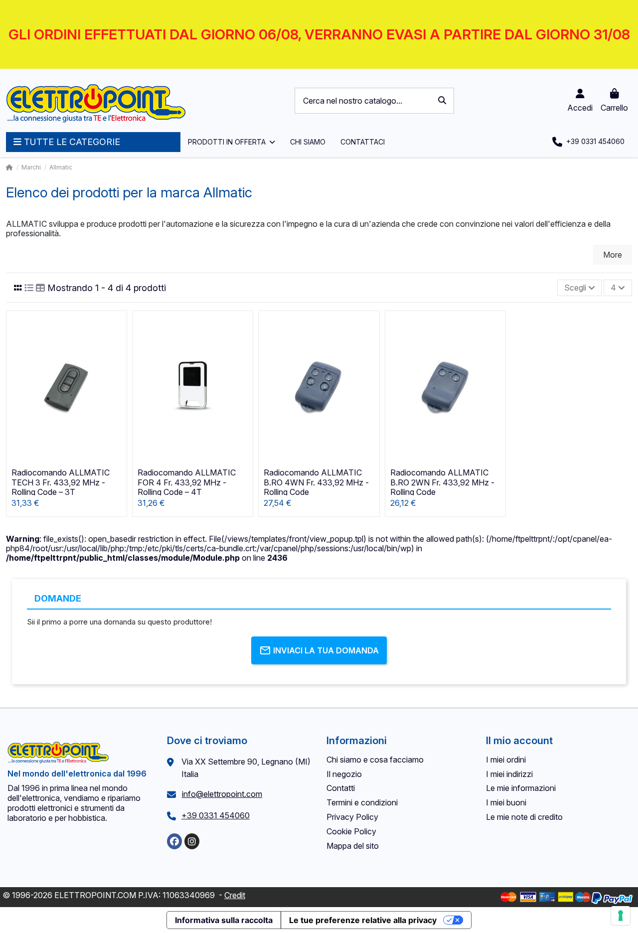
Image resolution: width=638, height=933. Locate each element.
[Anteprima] (118, 346)
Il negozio (344, 774)
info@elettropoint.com (222, 794)
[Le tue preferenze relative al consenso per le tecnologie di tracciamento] (620, 915)
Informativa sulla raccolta (224, 920)
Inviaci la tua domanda (326, 650)
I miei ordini (506, 760)
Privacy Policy (352, 817)
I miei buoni (506, 802)
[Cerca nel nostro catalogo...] (442, 101)
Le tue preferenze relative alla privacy (363, 920)
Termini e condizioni (362, 802)
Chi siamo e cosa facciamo (375, 760)
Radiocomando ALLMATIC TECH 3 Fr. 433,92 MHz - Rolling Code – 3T (60, 481)
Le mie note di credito (524, 817)
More (612, 255)
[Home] (9, 167)
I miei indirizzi (509, 774)
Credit (234, 895)
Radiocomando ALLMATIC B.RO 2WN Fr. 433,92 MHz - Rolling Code (442, 481)
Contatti (340, 788)
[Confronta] (118, 327)
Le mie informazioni (521, 788)
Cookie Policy (351, 831)
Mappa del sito (352, 846)
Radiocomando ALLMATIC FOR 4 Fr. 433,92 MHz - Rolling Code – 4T (187, 481)
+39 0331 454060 (215, 815)
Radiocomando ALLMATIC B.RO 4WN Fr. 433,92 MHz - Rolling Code (316, 481)
